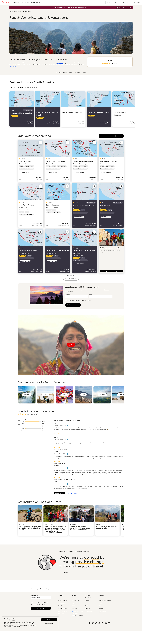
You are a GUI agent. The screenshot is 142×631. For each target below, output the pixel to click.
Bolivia (45, 394)
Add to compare (26, 172)
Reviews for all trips (71, 493)
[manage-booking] (124, 2)
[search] (110, 2)
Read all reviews (59, 493)
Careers (73, 605)
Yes (46, 588)
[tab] (16, 87)
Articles (84, 72)
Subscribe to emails (40, 608)
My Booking (61, 597)
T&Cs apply (42, 604)
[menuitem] (5, 2)
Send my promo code (73, 305)
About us (74, 597)
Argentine (60, 63)
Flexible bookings (62, 608)
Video (70, 72)
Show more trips (69, 278)
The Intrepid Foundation (105, 600)
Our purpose (64, 572)
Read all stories (119, 502)
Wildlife (101, 608)
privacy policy (87, 300)
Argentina (26, 394)
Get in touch (88, 597)
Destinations (15, 2)
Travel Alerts (61, 605)
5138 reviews (114, 63)
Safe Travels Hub (62, 603)
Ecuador (121, 394)
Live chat (87, 600)
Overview (58, 72)
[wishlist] (120, 2)
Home (11, 11)
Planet (100, 605)
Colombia (102, 394)
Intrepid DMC (75, 603)
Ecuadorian (15, 64)
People (100, 603)
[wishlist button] (40, 142)
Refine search (110, 136)
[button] (40, 142)
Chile (83, 394)
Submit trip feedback (63, 600)
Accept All (49, 619)
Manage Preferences (49, 623)
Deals (33, 2)
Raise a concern (89, 611)
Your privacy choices (78, 611)
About (38, 2)
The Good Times (75, 600)
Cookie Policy (16, 626)
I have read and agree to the (79, 300)
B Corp (100, 597)
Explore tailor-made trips (111, 271)
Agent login (61, 613)
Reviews (87, 605)
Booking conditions (62, 611)
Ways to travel (25, 2)
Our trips (65, 72)
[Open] (38, 414)
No (52, 588)
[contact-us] (127, 2)
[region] (30, 623)
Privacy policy (75, 608)
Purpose (101, 595)
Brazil (64, 394)
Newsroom (87, 608)
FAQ (86, 603)
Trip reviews (77, 72)
